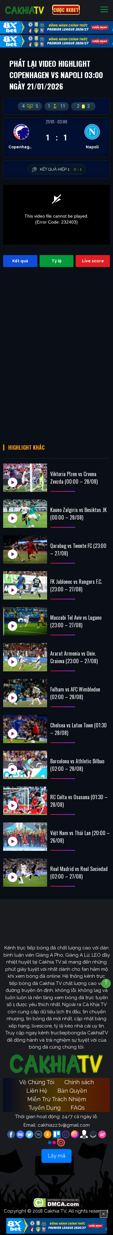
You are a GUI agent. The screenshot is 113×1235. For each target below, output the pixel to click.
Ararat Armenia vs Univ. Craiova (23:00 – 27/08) (74, 657)
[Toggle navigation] (104, 10)
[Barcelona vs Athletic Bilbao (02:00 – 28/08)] (25, 765)
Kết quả (20, 261)
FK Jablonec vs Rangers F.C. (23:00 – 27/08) (76, 585)
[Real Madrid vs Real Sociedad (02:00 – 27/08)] (25, 872)
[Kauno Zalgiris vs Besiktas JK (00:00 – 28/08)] (25, 513)
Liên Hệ (36, 1090)
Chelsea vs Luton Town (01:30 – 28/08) (78, 729)
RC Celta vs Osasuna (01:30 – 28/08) (79, 800)
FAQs (78, 1107)
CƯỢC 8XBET (65, 9)
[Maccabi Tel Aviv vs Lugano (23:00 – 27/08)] (25, 621)
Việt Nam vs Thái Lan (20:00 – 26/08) (80, 836)
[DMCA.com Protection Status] (56, 1202)
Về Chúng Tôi (36, 1082)
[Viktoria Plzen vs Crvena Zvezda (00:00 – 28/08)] (25, 478)
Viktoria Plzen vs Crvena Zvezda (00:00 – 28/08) (74, 477)
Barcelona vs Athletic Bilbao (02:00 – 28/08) (77, 764)
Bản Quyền (72, 1090)
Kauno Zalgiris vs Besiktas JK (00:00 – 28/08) (78, 513)
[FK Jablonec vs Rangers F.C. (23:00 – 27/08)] (25, 585)
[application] (56, 215)
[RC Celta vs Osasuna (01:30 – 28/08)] (25, 801)
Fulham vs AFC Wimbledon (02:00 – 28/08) (75, 693)
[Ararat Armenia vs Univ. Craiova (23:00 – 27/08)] (25, 657)
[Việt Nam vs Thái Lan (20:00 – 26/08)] (25, 836)
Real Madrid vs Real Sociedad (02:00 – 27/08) (79, 872)
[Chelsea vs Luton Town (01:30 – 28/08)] (25, 729)
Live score (93, 261)
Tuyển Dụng (44, 1107)
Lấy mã (56, 1156)
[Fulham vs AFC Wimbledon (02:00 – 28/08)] (25, 693)
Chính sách (79, 1082)
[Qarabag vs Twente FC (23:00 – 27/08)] (25, 549)
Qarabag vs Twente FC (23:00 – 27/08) (78, 549)
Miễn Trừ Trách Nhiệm (56, 1099)
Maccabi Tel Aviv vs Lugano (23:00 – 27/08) (75, 621)
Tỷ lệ (56, 261)
